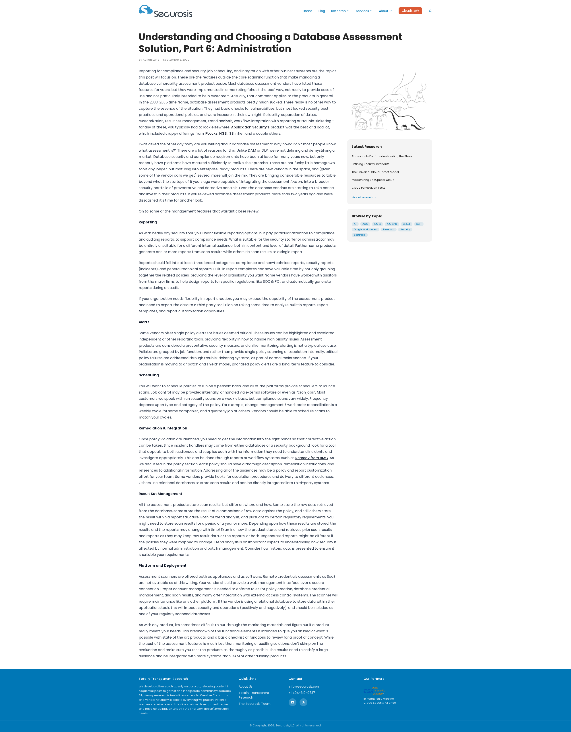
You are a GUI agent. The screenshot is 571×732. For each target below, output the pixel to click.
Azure (377, 224)
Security (405, 229)
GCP (418, 224)
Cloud (406, 224)
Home (307, 11)
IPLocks (211, 133)
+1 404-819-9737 (302, 693)
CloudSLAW (410, 11)
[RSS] (303, 702)
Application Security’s (250, 127)
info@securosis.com (304, 686)
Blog (322, 11)
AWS (365, 224)
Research (338, 11)
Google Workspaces (365, 229)
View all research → (364, 197)
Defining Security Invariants (370, 164)
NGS (223, 133)
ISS (231, 133)
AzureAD (392, 224)
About (383, 11)
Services (362, 11)
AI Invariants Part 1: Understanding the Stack (382, 156)
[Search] (430, 11)
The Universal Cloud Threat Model (375, 172)
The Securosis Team (255, 703)
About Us (245, 686)
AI (355, 224)
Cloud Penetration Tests (368, 188)
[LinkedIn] (292, 702)
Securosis (359, 235)
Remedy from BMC (311, 457)
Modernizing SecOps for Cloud (373, 179)
